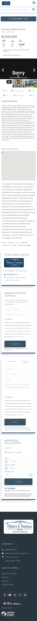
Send (15, 422)
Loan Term (8, 448)
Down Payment (10, 465)
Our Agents (16, 280)
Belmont (6, 245)
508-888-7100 (12, 275)
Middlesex (24, 242)
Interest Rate (9, 471)
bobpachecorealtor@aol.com (17, 553)
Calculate (18, 482)
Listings (11, 242)
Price (6, 458)
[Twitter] (20, 595)
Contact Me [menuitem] (7, 584)
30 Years (10, 452)
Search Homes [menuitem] (9, 573)
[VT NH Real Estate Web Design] (7, 614)
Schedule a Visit (25, 362)
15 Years (18, 452)
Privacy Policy (20, 337)
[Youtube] (10, 595)
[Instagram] (15, 595)
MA (16, 242)
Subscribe (15, 344)
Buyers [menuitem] (5, 577)
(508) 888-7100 (20, 18)
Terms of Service (23, 429)
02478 (13, 245)
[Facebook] (5, 595)
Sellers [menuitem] (5, 581)
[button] (33, 9)
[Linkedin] (25, 595)
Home (3, 242)
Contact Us (7, 280)
